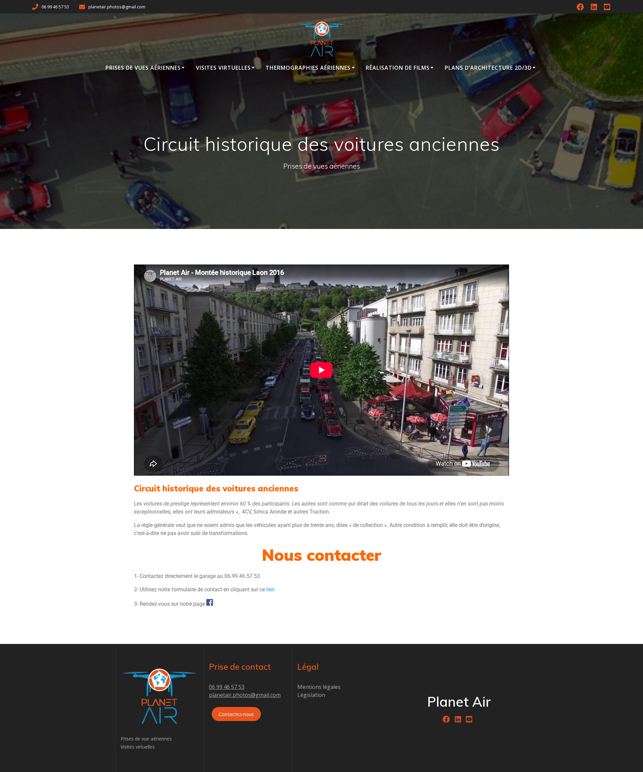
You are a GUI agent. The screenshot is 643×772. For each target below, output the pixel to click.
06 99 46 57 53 (226, 687)
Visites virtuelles (223, 67)
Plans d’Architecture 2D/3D (488, 67)
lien (270, 589)
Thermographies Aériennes (308, 67)
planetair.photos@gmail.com (245, 695)
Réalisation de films (398, 67)
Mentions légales (319, 687)
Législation (311, 695)
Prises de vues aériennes (143, 67)
